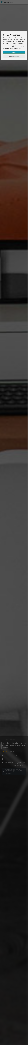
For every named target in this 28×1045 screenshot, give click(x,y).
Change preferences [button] (14, 56)
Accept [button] (14, 52)
